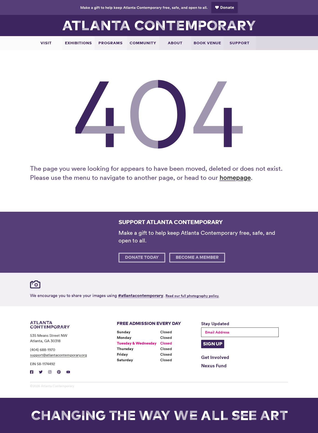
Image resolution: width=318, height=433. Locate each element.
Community (143, 43)
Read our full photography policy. (192, 295)
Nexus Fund (214, 365)
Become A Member (197, 258)
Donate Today (142, 258)
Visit (46, 43)
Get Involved (215, 357)
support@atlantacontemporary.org (58, 355)
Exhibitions (78, 43)
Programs (110, 43)
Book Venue (207, 43)
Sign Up (212, 344)
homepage (235, 177)
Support (240, 43)
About (175, 43)
